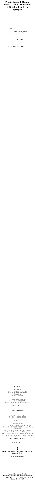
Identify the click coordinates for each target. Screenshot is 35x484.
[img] (17, 13)
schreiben (20, 406)
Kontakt (24, 474)
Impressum (17, 474)
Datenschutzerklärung (9, 475)
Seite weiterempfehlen (24, 475)
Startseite (10, 474)
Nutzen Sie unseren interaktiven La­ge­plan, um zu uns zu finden (17, 452)
